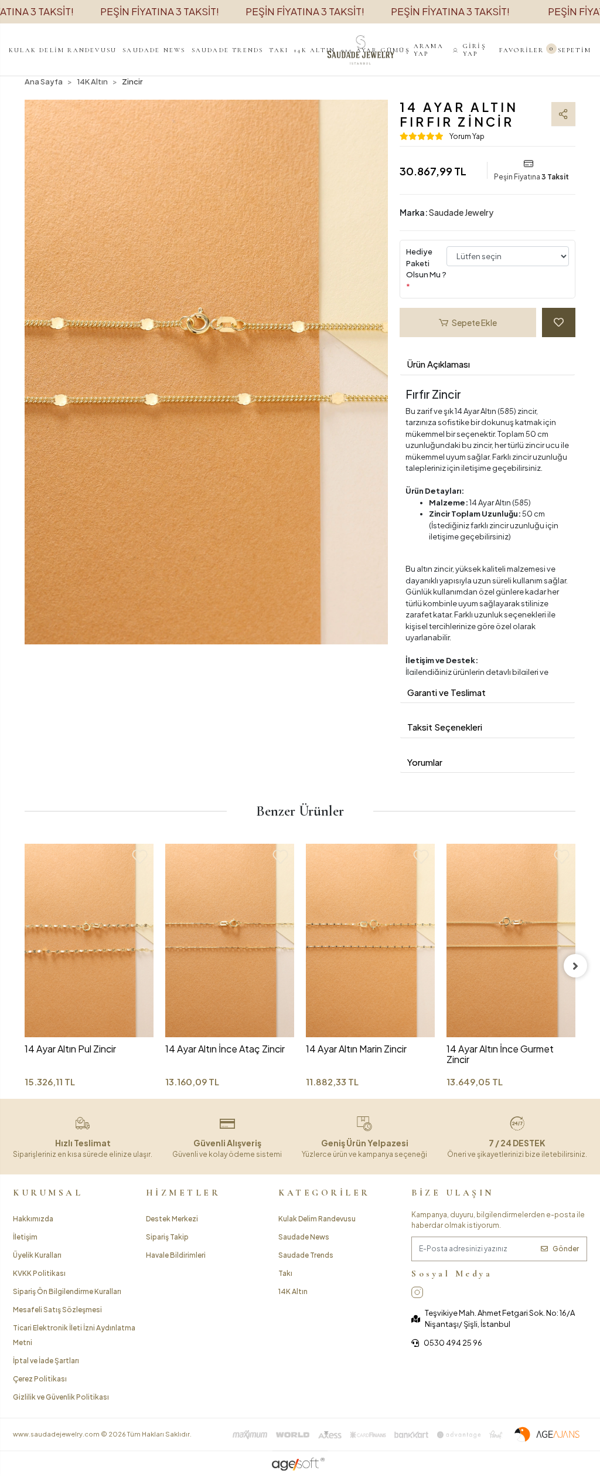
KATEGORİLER (324, 1192)
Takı (285, 1273)
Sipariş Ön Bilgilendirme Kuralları (67, 1291)
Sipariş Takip (167, 1236)
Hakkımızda (33, 1218)
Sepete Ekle (474, 322)
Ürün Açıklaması (438, 363)
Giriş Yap (474, 49)
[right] (575, 966)
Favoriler (521, 50)
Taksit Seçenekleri (444, 726)
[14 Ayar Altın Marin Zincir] (370, 940)
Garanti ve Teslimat (446, 692)
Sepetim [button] (572, 50)
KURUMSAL (48, 1192)
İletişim (25, 1236)
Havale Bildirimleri (176, 1255)
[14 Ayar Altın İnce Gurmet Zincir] (510, 940)
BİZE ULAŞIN (452, 1192)
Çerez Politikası (40, 1378)
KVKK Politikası (39, 1273)
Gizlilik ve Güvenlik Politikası (61, 1397)
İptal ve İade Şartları (46, 1360)
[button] (63, 49)
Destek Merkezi (172, 1218)
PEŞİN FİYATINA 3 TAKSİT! (159, 11)
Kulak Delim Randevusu (317, 1218)
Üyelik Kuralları (37, 1255)
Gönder (566, 1248)
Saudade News (303, 1236)
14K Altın (293, 1291)
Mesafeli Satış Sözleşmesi (57, 1309)
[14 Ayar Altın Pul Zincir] (89, 940)
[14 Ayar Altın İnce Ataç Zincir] (229, 940)
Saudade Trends (305, 1255)
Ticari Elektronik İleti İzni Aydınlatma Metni (74, 1335)
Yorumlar (424, 762)
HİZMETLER (183, 1192)
